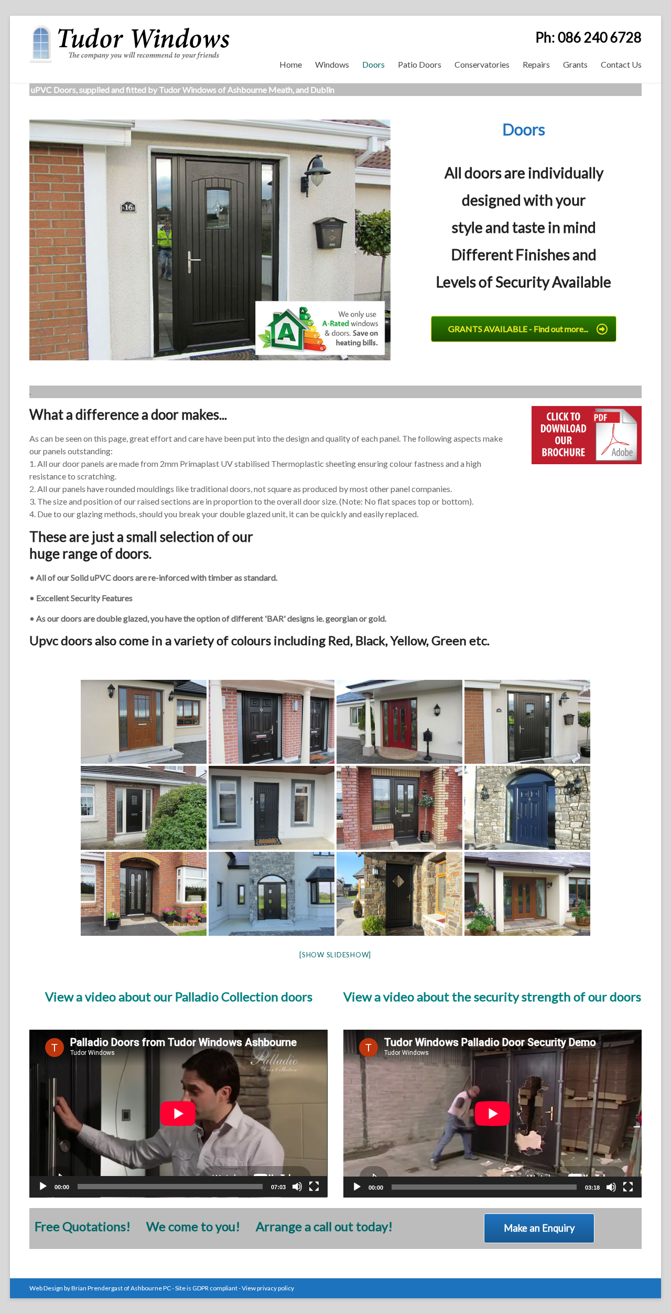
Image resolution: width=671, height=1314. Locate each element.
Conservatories (482, 64)
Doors (373, 64)
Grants (575, 64)
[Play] (43, 1186)
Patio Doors (419, 64)
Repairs (536, 64)
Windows (332, 64)
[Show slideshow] (335, 954)
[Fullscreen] (314, 1186)
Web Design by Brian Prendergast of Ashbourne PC (100, 1288)
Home (290, 64)
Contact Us (621, 64)
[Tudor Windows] (129, 29)
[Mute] (297, 1186)
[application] (178, 1114)
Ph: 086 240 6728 (588, 37)
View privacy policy (268, 1288)
